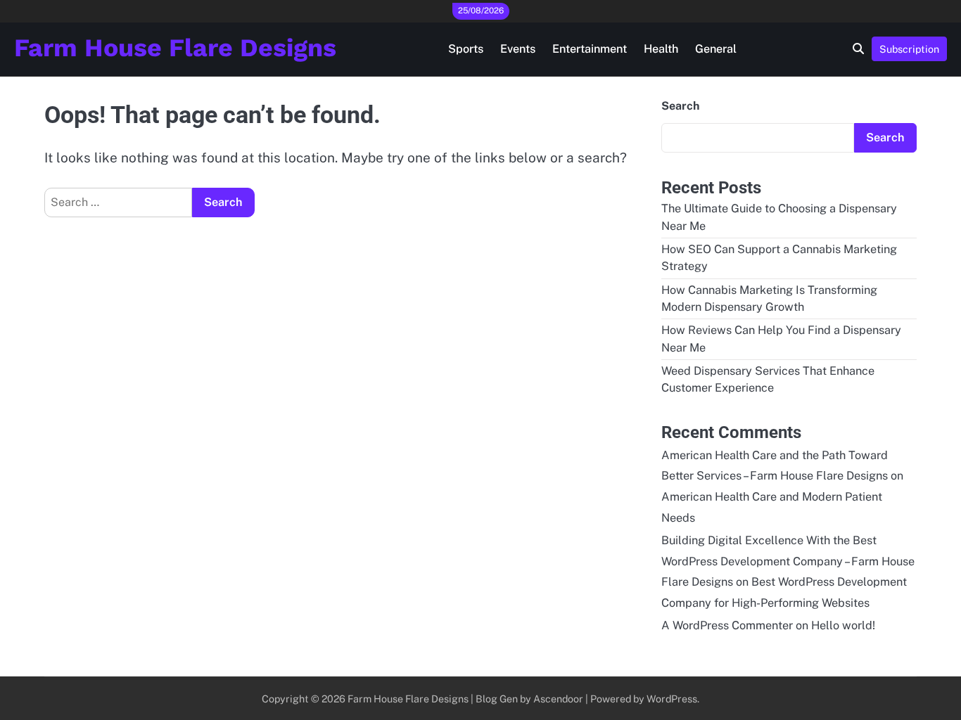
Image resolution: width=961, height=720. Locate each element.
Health (661, 49)
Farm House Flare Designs (175, 48)
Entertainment (589, 49)
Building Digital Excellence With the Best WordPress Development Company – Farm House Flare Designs (788, 561)
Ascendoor (558, 699)
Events (517, 49)
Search (680, 105)
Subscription (909, 49)
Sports (465, 49)
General (716, 49)
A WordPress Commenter (727, 625)
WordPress (672, 699)
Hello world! (843, 625)
